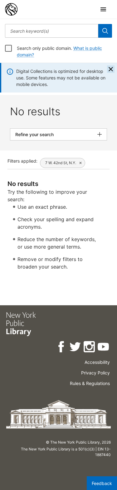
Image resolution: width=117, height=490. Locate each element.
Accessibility (97, 362)
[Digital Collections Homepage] (11, 9)
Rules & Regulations (90, 383)
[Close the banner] (111, 69)
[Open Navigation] (103, 9)
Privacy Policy (95, 372)
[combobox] (51, 31)
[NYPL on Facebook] (62, 348)
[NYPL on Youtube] (104, 348)
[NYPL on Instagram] (90, 348)
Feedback (102, 483)
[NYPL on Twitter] (76, 348)
